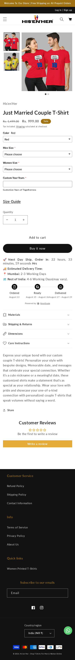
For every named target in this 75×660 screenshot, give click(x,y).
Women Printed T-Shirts (22, 568)
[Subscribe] (63, 593)
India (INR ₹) (35, 633)
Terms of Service (17, 527)
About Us (13, 544)
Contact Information (19, 503)
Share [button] (10, 410)
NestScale (45, 303)
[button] (5, 19)
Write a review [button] (37, 443)
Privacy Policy (16, 535)
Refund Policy (15, 485)
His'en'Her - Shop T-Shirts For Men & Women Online (41, 654)
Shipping (20, 126)
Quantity (8, 212)
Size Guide (12, 201)
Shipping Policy (16, 494)
